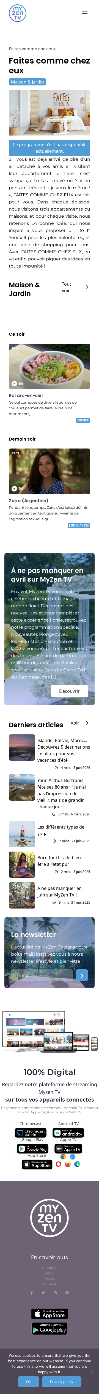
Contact (49, 1284)
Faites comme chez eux (32, 48)
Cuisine (83, 420)
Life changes (79, 525)
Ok (28, 1381)
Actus (49, 1279)
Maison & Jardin (27, 82)
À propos (49, 1268)
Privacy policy (61, 1381)
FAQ (49, 1273)
